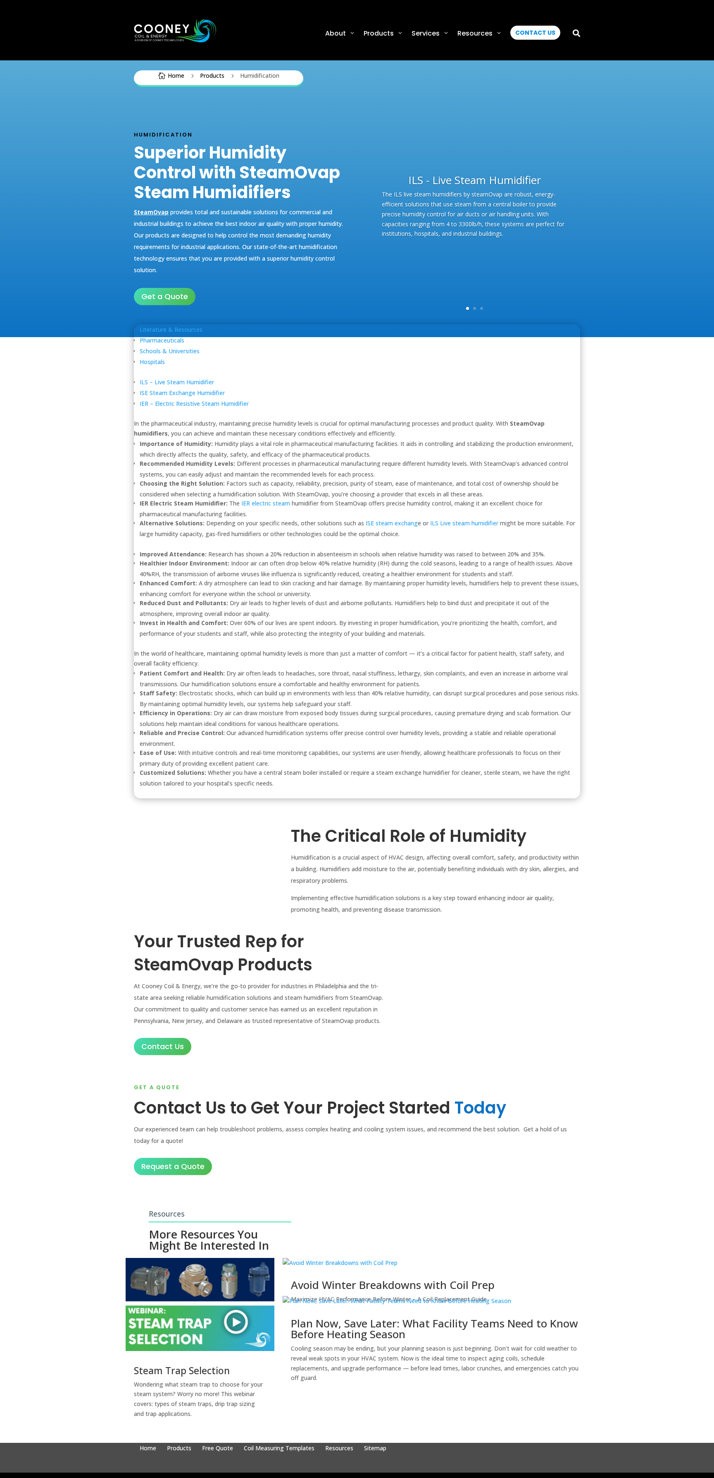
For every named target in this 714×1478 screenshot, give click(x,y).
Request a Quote (173, 1166)
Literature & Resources (171, 329)
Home (148, 1448)
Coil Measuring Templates (279, 1448)
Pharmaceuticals (162, 340)
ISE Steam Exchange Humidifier (182, 393)
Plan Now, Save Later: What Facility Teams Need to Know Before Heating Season (434, 1328)
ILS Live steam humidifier (464, 523)
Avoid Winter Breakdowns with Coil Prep (393, 1284)
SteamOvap (151, 212)
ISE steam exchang (392, 523)
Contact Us (162, 1046)
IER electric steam (265, 503)
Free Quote (217, 1448)
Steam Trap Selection (182, 1370)
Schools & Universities (170, 351)
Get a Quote (164, 296)
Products (179, 1448)
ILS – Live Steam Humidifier (177, 382)
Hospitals (152, 362)
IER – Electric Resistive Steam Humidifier (194, 403)
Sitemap (375, 1448)
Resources (339, 1448)
